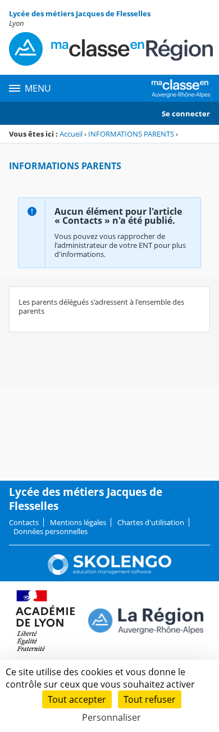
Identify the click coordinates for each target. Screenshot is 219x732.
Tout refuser (150, 699)
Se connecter (186, 114)
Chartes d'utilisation (150, 522)
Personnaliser (111, 717)
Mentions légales (78, 522)
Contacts (24, 522)
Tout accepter (77, 699)
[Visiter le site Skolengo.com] (109, 572)
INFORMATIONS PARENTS (131, 134)
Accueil (71, 134)
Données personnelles (50, 531)
